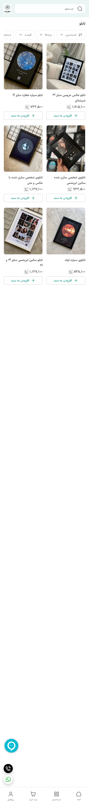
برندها (48, 34)
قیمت (28, 34)
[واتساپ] (8, 779)
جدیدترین (70, 34)
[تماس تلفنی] (8, 768)
